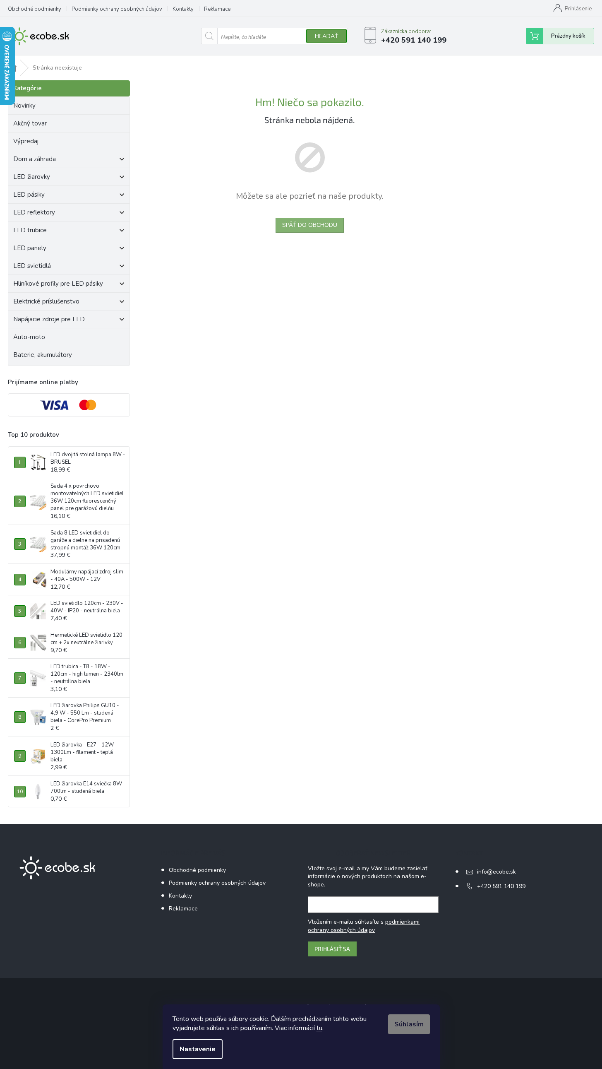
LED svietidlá (32, 266)
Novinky (24, 105)
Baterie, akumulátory (42, 355)
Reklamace (217, 9)
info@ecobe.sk (496, 872)
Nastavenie (198, 1049)
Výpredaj (25, 141)
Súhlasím (409, 1024)
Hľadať (326, 36)
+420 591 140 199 (501, 886)
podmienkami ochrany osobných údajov (364, 926)
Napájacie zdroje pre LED (49, 319)
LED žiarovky (31, 177)
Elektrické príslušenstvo (46, 301)
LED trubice (30, 230)
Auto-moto (29, 337)
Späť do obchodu (309, 225)
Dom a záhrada (34, 159)
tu (319, 1028)
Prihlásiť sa (332, 948)
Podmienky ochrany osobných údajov (117, 9)
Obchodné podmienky (34, 9)
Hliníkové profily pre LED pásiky (58, 283)
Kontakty (183, 9)
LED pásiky (29, 194)
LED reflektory (34, 212)
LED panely (29, 248)
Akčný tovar (30, 123)
